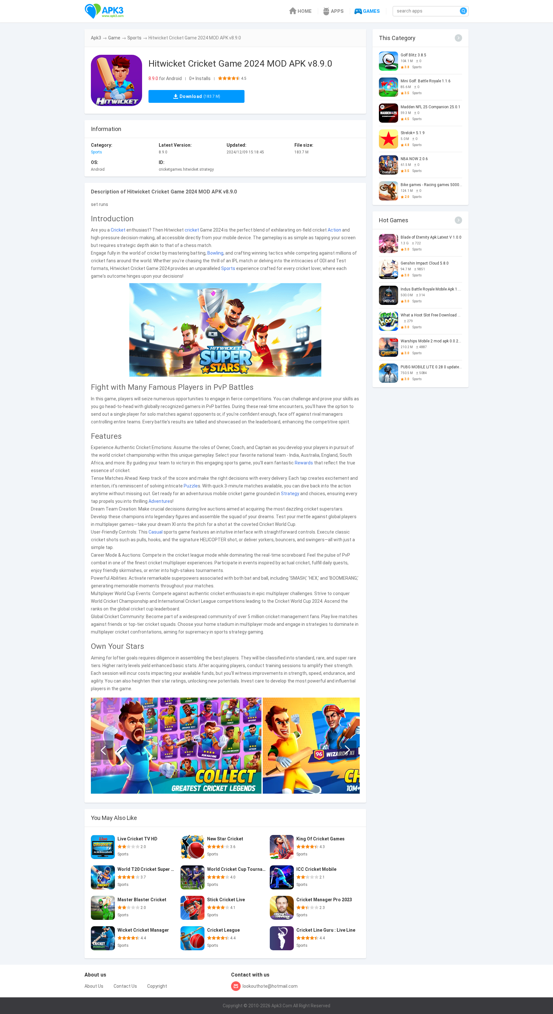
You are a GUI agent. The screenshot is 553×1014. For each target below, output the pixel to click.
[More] (458, 38)
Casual (155, 532)
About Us (93, 986)
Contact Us (125, 986)
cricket (192, 230)
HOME (305, 11)
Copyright (157, 986)
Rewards (304, 462)
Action (334, 230)
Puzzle (191, 485)
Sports (134, 37)
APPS (337, 11)
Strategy (290, 493)
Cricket (118, 230)
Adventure (159, 501)
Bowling (215, 253)
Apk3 (96, 37)
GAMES (371, 11)
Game (114, 37)
